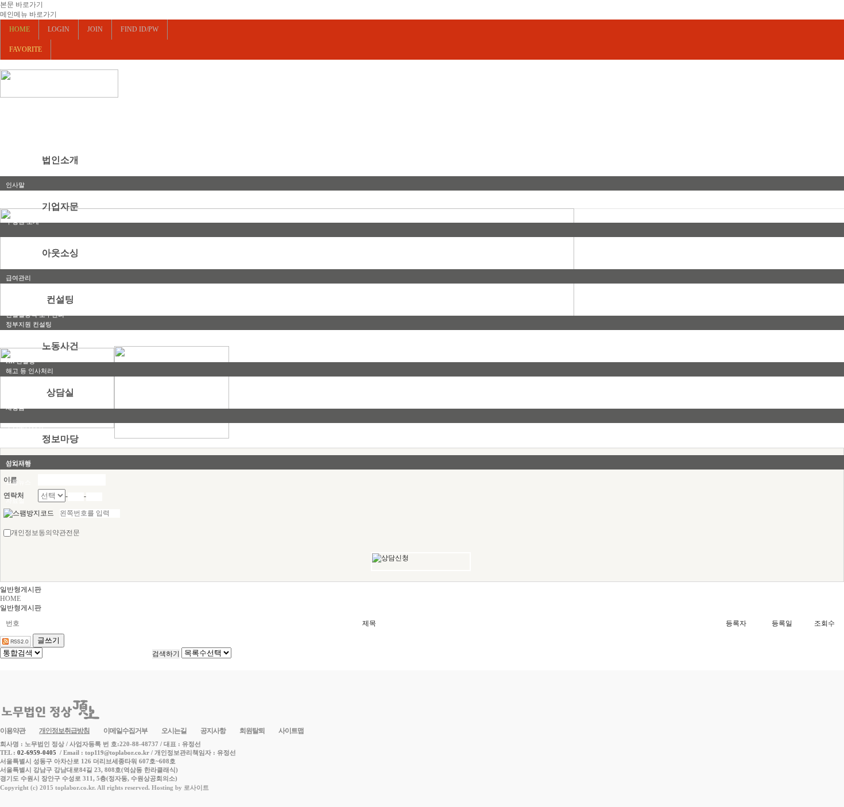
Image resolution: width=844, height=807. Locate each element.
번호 (13, 623)
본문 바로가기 (21, 5)
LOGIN (58, 29)
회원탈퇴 (252, 731)
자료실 (15, 500)
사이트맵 (291, 731)
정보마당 (60, 439)
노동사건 (60, 346)
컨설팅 (60, 299)
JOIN (95, 29)
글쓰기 (48, 640)
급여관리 (18, 277)
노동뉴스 (18, 482)
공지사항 (18, 463)
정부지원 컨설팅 (29, 324)
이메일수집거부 (125, 731)
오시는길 (174, 731)
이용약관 (12, 731)
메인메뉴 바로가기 (28, 14)
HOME (10, 599)
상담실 (60, 392)
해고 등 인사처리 (29, 370)
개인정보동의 (31, 533)
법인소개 (60, 160)
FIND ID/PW (139, 29)
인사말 (15, 184)
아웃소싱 (60, 253)
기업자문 (60, 206)
